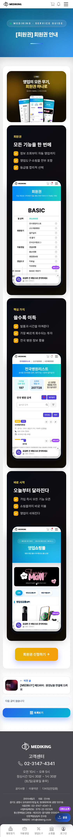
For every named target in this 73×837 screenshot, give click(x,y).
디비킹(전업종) (50, 788)
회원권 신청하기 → (36, 654)
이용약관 (33, 788)
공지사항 (20, 788)
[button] (58, 4)
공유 (65, 817)
